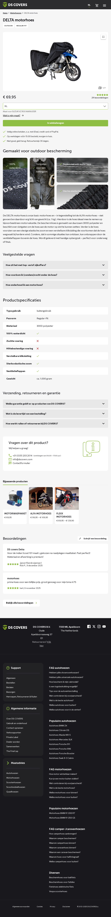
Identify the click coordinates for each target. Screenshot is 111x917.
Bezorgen (10, 692)
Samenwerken (12, 746)
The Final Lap (12, 751)
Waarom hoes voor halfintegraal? (64, 857)
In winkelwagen (55, 122)
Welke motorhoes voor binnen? (63, 792)
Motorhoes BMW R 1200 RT (62, 813)
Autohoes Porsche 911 (59, 744)
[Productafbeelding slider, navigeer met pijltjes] (55, 61)
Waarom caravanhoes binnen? (62, 847)
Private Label (12, 737)
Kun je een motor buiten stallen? (64, 778)
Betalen (9, 687)
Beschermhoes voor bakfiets (62, 877)
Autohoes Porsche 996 (60, 748)
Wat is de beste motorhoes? (62, 788)
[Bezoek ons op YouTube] (104, 626)
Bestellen (10, 682)
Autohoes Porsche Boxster (61, 753)
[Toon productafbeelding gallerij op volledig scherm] (103, 36)
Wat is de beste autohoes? (61, 700)
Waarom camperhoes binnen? (62, 843)
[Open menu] (104, 5)
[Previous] (7, 505)
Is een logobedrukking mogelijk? (63, 686)
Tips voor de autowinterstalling (63, 691)
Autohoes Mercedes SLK (60, 739)
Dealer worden (13, 742)
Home (5, 13)
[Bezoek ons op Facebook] (88, 626)
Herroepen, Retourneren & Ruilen (21, 696)
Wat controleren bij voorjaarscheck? (65, 695)
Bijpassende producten (15, 481)
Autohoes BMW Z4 (58, 725)
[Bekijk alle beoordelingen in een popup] (99, 96)
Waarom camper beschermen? (62, 838)
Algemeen (10, 678)
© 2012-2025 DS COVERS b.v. (87, 906)
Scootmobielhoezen (15, 787)
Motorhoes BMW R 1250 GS (62, 817)
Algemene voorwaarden (21, 906)
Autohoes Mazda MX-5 (60, 735)
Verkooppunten (13, 732)
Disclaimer (66, 906)
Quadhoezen (12, 791)
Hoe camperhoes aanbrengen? (63, 833)
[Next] (104, 505)
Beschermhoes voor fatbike (62, 882)
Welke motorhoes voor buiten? (63, 797)
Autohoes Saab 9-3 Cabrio (61, 758)
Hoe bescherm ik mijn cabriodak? (63, 682)
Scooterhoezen (13, 782)
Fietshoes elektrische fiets (61, 886)
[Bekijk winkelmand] (96, 5)
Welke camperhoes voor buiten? (63, 861)
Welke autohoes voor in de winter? (65, 709)
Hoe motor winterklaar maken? (63, 774)
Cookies (40, 906)
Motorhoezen (15, 13)
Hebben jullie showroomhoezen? (64, 672)
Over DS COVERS (14, 718)
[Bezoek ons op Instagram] (99, 626)
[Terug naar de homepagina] (15, 627)
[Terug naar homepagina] (15, 4)
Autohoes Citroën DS (59, 730)
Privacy (52, 906)
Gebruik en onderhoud (16, 723)
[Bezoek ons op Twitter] (94, 626)
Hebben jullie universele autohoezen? (66, 677)
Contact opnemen (14, 728)
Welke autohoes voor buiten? (62, 705)
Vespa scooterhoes (58, 891)
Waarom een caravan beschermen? (65, 852)
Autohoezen (12, 773)
